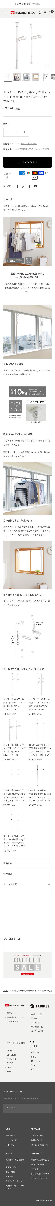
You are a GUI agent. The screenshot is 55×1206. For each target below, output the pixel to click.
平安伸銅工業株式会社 (40, 1159)
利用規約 (9, 1176)
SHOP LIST (12, 1067)
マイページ (10, 1144)
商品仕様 (8, 863)
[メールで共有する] (35, 186)
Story (33, 1056)
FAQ (9, 1071)
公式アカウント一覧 (39, 1178)
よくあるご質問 (37, 1135)
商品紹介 (8, 198)
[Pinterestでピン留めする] (23, 186)
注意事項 (8, 873)
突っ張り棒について (15, 1017)
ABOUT (10, 1063)
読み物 (34, 1018)
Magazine (35, 1061)
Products (35, 1052)
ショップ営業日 (42, 149)
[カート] (50, 12)
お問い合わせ (36, 1140)
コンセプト (36, 1022)
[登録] (47, 1108)
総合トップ (10, 1135)
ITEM (9, 1050)
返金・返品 (10, 1171)
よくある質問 (10, 884)
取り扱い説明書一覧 (39, 1144)
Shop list (35, 1065)
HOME (5, 990)
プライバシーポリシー (15, 1181)
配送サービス (11, 1167)
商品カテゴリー (13, 1013)
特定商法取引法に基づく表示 (15, 1187)
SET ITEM (11, 1054)
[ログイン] (45, 12)
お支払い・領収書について (15, 1161)
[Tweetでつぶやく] (29, 186)
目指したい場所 (37, 1164)
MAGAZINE (12, 1059)
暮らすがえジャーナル (40, 1173)
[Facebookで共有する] (17, 186)
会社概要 (34, 1169)
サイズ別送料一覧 (29, 143)
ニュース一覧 (11, 1140)
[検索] (40, 12)
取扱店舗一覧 (37, 1026)
